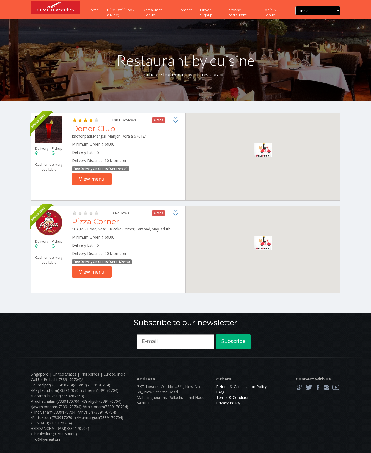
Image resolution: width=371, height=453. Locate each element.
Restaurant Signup (152, 12)
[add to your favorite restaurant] (175, 121)
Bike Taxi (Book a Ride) (120, 12)
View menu (92, 179)
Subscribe (233, 341)
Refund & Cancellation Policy (241, 386)
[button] (263, 150)
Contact (185, 10)
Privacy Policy (228, 402)
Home (93, 10)
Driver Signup (206, 12)
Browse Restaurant (237, 12)
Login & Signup (269, 12)
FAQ (220, 392)
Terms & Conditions (233, 397)
